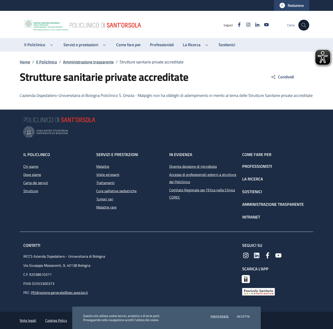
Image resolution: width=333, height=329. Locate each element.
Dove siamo (32, 174)
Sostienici (252, 192)
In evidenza (180, 154)
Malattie (102, 166)
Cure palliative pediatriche (116, 191)
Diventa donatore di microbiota (193, 166)
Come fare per (256, 154)
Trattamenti (105, 182)
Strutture (30, 191)
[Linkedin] (256, 255)
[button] (291, 5)
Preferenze (220, 316)
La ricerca (252, 179)
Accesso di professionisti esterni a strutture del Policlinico (202, 178)
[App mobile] (245, 278)
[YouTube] (278, 255)
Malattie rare (106, 207)
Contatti (32, 245)
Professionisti (257, 166)
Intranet (251, 217)
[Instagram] (245, 255)
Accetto (243, 316)
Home (25, 62)
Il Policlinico (46, 62)
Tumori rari (104, 199)
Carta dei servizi (35, 182)
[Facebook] (267, 255)
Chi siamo (30, 166)
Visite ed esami (107, 174)
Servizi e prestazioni (117, 154)
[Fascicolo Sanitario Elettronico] (258, 291)
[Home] (124, 25)
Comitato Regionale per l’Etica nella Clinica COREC (202, 193)
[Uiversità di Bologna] (166, 131)
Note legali (28, 320)
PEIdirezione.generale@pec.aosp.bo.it (59, 292)
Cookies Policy (56, 320)
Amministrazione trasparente (88, 62)
